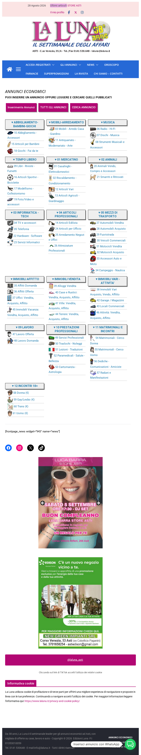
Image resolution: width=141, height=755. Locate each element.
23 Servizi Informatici (27, 242)
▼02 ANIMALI (107, 159)
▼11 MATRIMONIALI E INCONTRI (107, 329)
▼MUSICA (107, 122)
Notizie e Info (120, 742)
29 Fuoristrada (105, 234)
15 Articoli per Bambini (25, 144)
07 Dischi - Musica (108, 135)
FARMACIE (32, 73)
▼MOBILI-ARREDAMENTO (66, 122)
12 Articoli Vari (64, 189)
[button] (52, 64)
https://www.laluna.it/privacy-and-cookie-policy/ (52, 701)
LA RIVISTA (81, 73)
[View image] (70, 603)
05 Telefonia (21, 229)
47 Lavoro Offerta (23, 334)
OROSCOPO (111, 64)
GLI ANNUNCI (68, 64)
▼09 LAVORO (24, 327)
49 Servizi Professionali (69, 337)
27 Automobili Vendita (110, 222)
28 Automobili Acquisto (111, 228)
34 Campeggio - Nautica (110, 270)
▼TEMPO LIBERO (24, 159)
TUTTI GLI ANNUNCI (53, 107)
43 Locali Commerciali (110, 306)
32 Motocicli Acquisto (110, 252)
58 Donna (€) (21, 392)
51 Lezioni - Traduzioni (69, 349)
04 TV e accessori (25, 222)
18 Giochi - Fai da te (26, 150)
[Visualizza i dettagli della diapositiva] (70, 502)
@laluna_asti (75, 659)
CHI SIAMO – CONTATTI (108, 73)
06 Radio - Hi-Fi (106, 129)
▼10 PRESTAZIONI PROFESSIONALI (66, 329)
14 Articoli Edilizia (66, 222)
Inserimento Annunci (21, 107)
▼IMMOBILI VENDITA (66, 279)
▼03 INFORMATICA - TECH (24, 214)
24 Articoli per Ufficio (68, 228)
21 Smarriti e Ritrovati (110, 177)
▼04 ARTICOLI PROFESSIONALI (66, 214)
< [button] (43, 503)
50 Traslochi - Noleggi (68, 343)
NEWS (90, 64)
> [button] (98, 503)
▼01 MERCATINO (66, 159)
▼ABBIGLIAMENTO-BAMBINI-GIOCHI (24, 124)
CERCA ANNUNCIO (84, 107)
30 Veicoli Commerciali (111, 240)
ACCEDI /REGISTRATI (38, 64)
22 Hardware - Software (27, 236)
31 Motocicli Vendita (109, 246)
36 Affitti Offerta (24, 291)
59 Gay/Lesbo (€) (24, 399)
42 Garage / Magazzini (110, 300)
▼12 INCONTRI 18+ (24, 386)
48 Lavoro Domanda (26, 340)
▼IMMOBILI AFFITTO (24, 279)
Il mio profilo (57, 12)
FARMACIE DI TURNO (120, 747)
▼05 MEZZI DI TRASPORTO (107, 214)
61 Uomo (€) (20, 413)
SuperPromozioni (56, 73)
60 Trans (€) (21, 406)
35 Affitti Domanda (25, 285)
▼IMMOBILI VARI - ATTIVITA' (107, 281)
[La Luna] (9, 69)
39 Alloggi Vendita (65, 286)
